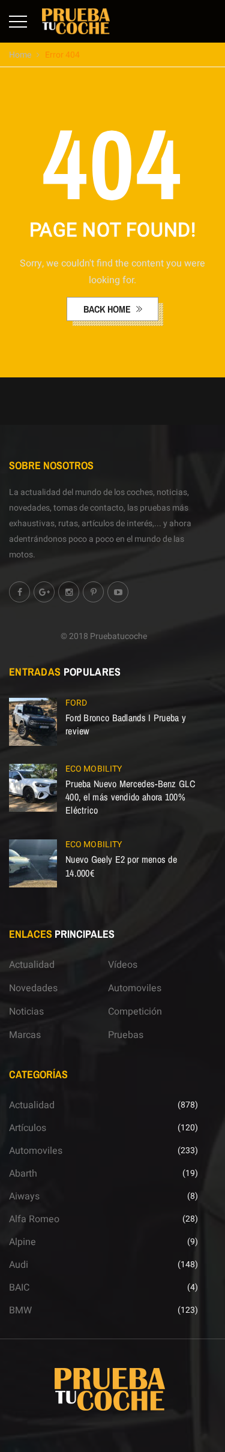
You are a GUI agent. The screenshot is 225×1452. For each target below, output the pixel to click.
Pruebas (125, 1035)
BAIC (19, 1287)
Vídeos (122, 965)
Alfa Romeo (34, 1219)
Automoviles (134, 988)
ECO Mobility (93, 769)
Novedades (33, 988)
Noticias (26, 1011)
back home (108, 309)
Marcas (25, 1035)
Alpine (22, 1242)
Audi (18, 1265)
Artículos (27, 1128)
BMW (20, 1310)
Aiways (24, 1196)
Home (20, 55)
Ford (76, 703)
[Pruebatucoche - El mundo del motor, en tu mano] (76, 21)
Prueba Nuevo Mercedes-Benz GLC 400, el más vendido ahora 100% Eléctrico (130, 797)
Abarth (23, 1173)
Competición (135, 1011)
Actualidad (32, 965)
